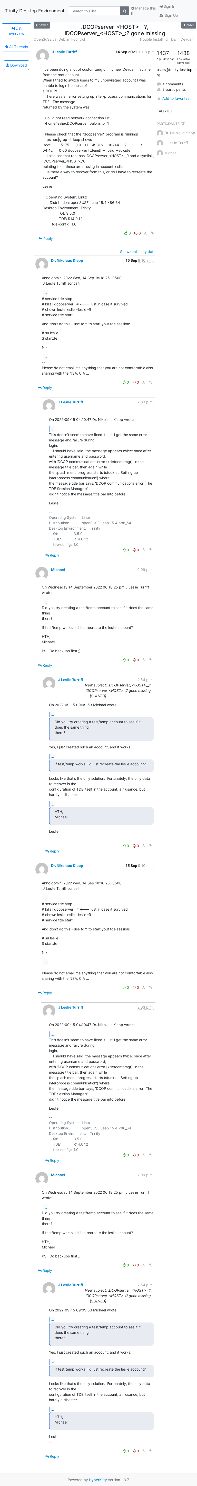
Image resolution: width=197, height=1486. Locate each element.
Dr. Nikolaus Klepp (67, 260)
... (45, 292)
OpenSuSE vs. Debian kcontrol (59, 39)
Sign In (169, 6)
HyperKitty (98, 1480)
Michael (58, 569)
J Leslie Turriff (64, 52)
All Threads (18, 46)
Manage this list (143, 11)
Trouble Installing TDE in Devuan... (167, 39)
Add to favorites (175, 98)
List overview (16, 31)
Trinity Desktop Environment (34, 10)
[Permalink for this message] (152, 233)
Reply (47, 238)
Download (18, 65)
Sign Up (171, 15)
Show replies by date (137, 251)
